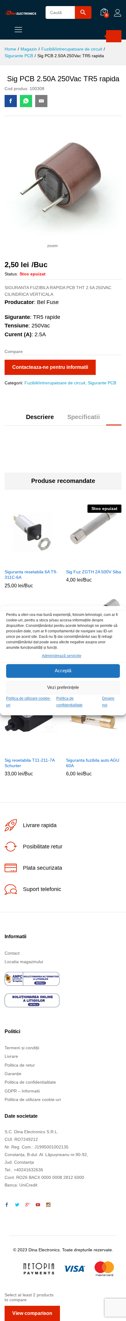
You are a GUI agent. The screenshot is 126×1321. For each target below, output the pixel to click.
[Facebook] (7, 1205)
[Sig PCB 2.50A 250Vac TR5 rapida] (11, 101)
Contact (12, 953)
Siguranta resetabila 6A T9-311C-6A (31, 574)
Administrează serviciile (61, 656)
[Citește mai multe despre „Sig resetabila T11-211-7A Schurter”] (24, 750)
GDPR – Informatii (22, 1091)
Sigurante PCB (102, 382)
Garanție (13, 1073)
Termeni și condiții (22, 1047)
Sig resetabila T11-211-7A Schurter (29, 763)
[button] (24, 562)
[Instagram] (48, 1205)
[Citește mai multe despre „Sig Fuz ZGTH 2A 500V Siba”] (86, 562)
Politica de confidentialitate (30, 1082)
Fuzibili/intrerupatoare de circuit (54, 382)
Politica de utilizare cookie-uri (33, 1099)
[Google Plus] (27, 1205)
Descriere (40, 417)
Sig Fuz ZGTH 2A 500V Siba (93, 571)
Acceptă (63, 670)
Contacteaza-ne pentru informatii (50, 367)
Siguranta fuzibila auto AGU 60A (92, 763)
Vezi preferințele (63, 687)
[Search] (113, 36)
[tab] (40, 419)
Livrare (11, 1056)
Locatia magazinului (24, 961)
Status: (11, 273)
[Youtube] (38, 1205)
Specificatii (83, 417)
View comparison (32, 1313)
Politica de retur (20, 1065)
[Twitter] (17, 1205)
